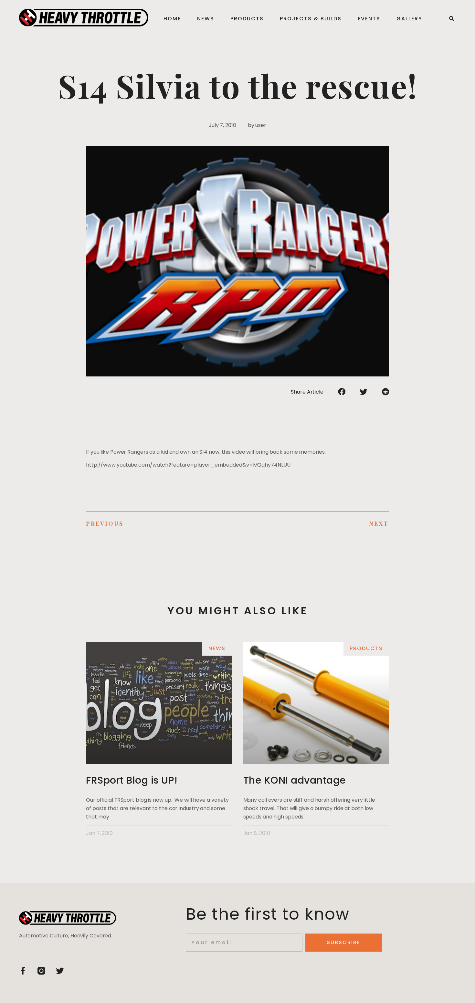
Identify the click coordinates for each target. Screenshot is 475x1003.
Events (369, 18)
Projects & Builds (311, 18)
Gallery (409, 18)
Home (172, 18)
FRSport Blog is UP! (132, 780)
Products (247, 18)
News (205, 18)
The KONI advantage (294, 780)
